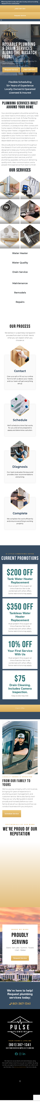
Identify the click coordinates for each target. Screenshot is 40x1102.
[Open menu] (1, 20)
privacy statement (20, 1067)
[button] (35, 903)
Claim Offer (20, 708)
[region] (20, 870)
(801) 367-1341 (20, 1045)
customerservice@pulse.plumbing (20, 1048)
